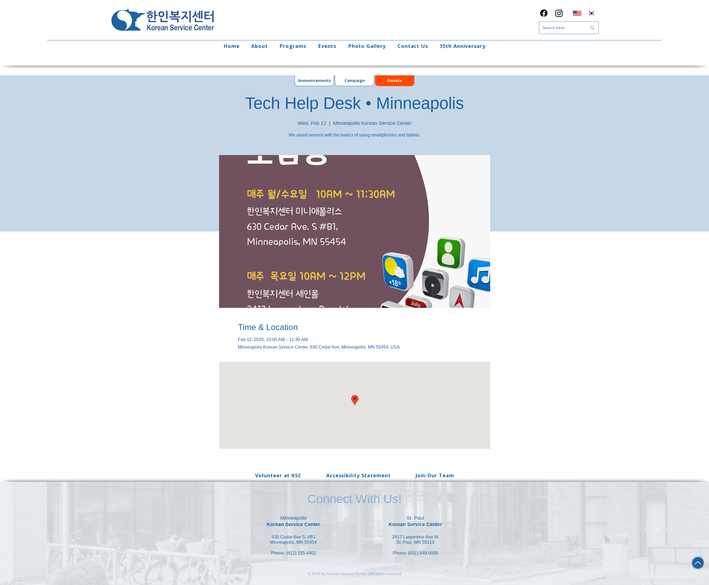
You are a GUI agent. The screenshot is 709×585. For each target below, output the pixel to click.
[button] (259, 46)
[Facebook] (544, 13)
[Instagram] (559, 13)
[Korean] (591, 13)
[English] (577, 13)
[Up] (697, 562)
